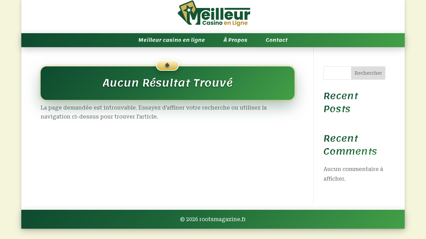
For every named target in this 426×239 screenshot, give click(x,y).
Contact (277, 40)
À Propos (235, 40)
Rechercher (368, 73)
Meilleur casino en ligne (171, 40)
